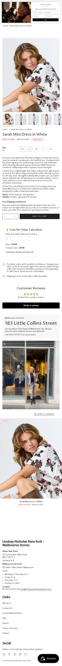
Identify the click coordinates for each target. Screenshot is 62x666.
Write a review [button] (31, 305)
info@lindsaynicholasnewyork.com (35, 589)
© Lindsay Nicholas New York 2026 (16, 661)
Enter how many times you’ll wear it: (22, 234)
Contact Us (7, 608)
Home (5, 26)
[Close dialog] (59, 3)
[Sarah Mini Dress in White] (31, 458)
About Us (6, 603)
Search (5, 623)
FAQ (4, 618)
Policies (5, 633)
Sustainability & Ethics (12, 613)
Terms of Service (10, 628)
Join (46, 20)
